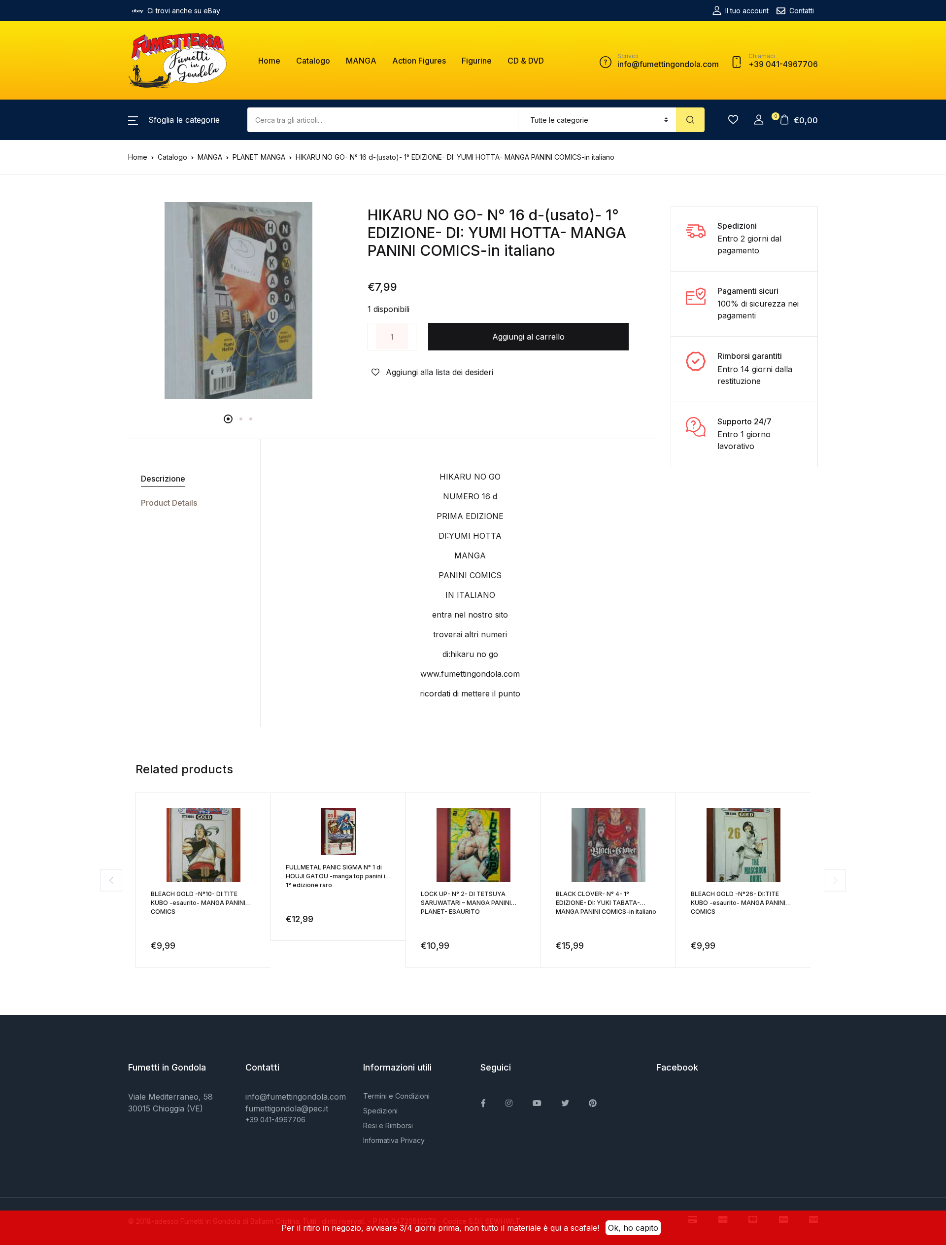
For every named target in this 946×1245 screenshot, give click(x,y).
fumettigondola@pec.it (286, 1108)
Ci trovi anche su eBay (183, 10)
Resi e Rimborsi (388, 1125)
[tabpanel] (238, 300)
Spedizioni (380, 1111)
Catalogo (313, 61)
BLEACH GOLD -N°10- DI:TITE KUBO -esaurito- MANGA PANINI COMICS (198, 902)
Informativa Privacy (394, 1140)
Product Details (169, 503)
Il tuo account (747, 10)
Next (835, 880)
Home (269, 61)
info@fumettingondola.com (295, 1097)
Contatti (801, 10)
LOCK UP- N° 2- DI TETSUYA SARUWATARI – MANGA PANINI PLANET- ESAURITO (466, 902)
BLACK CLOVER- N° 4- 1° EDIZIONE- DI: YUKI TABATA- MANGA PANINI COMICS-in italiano (606, 902)
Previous (111, 880)
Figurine (477, 61)
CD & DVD (525, 61)
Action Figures (419, 61)
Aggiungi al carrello (528, 337)
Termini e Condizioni (396, 1096)
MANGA (361, 61)
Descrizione (163, 479)
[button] (174, 120)
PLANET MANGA (259, 157)
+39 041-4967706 (275, 1119)
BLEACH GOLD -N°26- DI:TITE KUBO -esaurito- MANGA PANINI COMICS (738, 902)
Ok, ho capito (633, 1228)
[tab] (190, 479)
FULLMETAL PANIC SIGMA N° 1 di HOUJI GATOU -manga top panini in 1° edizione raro (337, 876)
